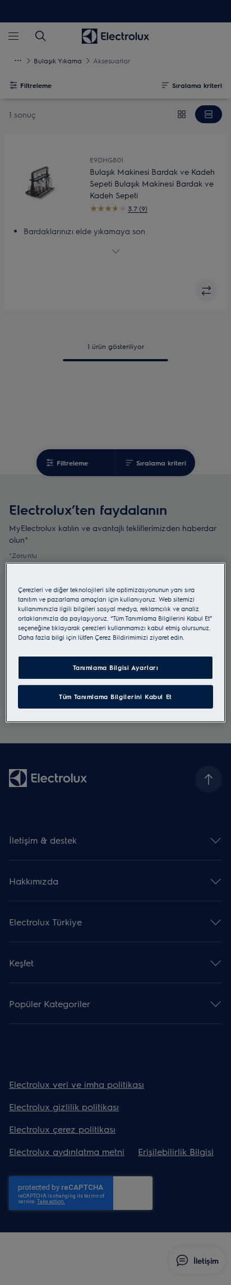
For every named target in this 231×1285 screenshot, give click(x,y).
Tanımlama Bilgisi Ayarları (116, 667)
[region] (115, 642)
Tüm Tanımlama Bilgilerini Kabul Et (115, 696)
